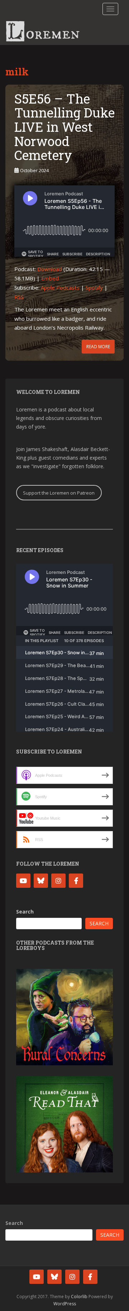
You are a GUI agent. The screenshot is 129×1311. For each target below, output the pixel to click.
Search (25, 911)
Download (49, 268)
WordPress (64, 1304)
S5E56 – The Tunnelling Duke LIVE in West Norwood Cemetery (64, 127)
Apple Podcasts (60, 287)
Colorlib (79, 1297)
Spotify (94, 287)
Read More (98, 347)
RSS (19, 296)
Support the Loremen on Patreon (59, 493)
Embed (50, 278)
